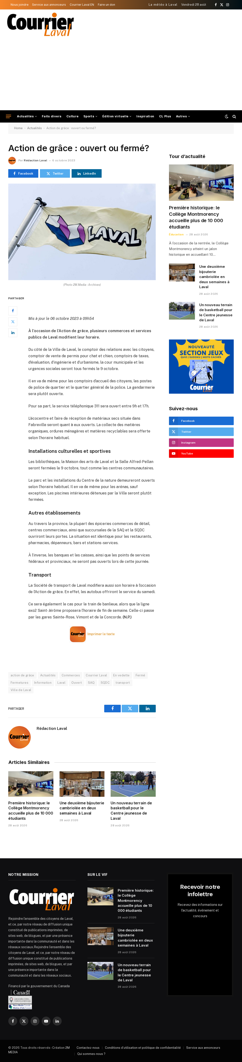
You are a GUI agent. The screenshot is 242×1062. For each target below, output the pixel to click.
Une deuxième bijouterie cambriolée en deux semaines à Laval (82, 808)
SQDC (105, 682)
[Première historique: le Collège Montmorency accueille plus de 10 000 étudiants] (30, 784)
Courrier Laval (96, 675)
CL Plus (165, 116)
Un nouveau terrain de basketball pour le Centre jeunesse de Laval (131, 811)
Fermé (140, 675)
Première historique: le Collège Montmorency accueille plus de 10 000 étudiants (30, 811)
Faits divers (52, 116)
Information (43, 682)
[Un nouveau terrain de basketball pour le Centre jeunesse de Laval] (133, 784)
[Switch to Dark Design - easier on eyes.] (226, 116)
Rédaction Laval (35, 160)
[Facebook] (12, 310)
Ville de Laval (21, 690)
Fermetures (19, 682)
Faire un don (106, 4)
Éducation (176, 234)
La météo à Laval (163, 4)
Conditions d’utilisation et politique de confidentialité (143, 1047)
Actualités (25, 116)
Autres (181, 116)
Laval (61, 682)
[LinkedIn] (12, 332)
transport (123, 682)
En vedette (121, 675)
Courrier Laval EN (82, 4)
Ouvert (76, 682)
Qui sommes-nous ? (91, 1054)
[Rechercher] (234, 116)
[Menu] (8, 116)
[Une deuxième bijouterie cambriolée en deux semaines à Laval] (82, 784)
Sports (88, 116)
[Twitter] (12, 321)
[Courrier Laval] (40, 24)
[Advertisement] (121, 75)
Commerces (71, 675)
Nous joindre (20, 4)
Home (18, 128)
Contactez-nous (88, 1047)
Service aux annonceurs (49, 4)
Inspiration (145, 116)
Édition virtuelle (115, 116)
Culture (72, 116)
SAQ (91, 682)
